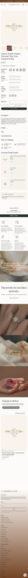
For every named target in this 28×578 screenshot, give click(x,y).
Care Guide (4, 555)
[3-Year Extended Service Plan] (5, 184)
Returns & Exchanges (6, 550)
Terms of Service (4, 512)
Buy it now (14, 108)
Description (4, 115)
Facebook (3, 576)
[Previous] (1, 1)
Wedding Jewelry (5, 519)
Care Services (4, 557)
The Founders (4, 527)
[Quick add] (2, 449)
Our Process (4, 531)
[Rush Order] (5, 172)
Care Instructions (6, 136)
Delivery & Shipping (7, 140)
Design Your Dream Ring (7, 522)
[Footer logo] (9, 491)
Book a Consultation (6, 559)
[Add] (11, 162)
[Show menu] (1, 4)
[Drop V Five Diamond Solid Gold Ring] (5, 160)
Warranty (3, 564)
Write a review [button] (14, 215)
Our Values (3, 534)
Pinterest (3, 574)
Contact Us (4, 566)
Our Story (3, 529)
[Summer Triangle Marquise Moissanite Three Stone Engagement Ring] (14, 433)
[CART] (26, 4)
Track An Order (4, 553)
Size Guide (3, 562)
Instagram (3, 571)
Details (3, 128)
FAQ (2, 132)
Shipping (3, 548)
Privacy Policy (22, 511)
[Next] (26, 1)
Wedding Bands (4, 517)
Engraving (3, 536)
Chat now (4, 197)
